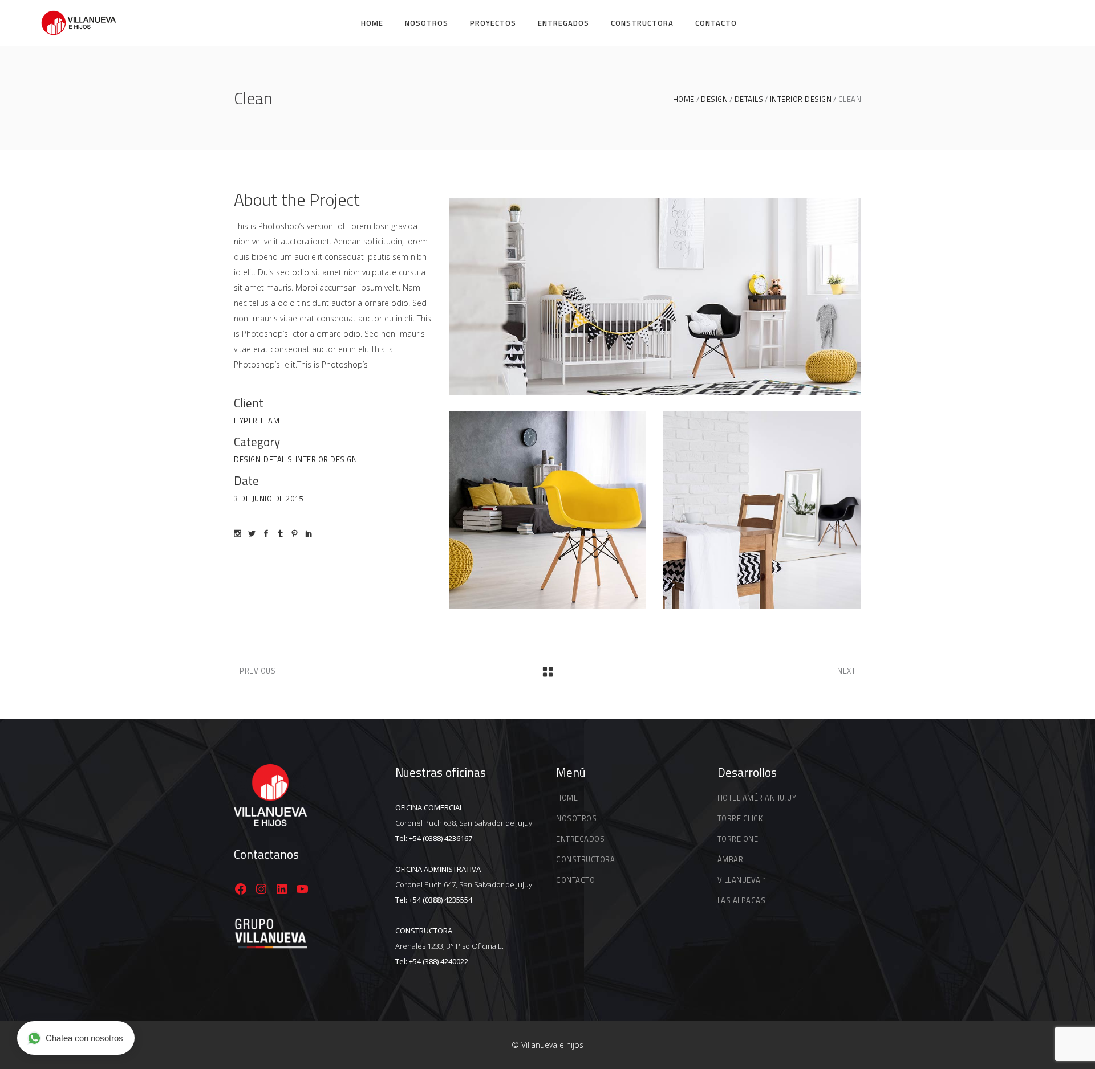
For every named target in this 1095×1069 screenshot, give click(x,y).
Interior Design (801, 99)
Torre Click (740, 818)
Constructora (585, 859)
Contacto (575, 880)
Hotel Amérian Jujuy (757, 797)
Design (714, 99)
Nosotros (576, 818)
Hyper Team (256, 420)
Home (684, 99)
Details (749, 99)
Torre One (738, 838)
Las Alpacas (741, 900)
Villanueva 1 (742, 880)
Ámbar (730, 859)
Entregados (580, 838)
